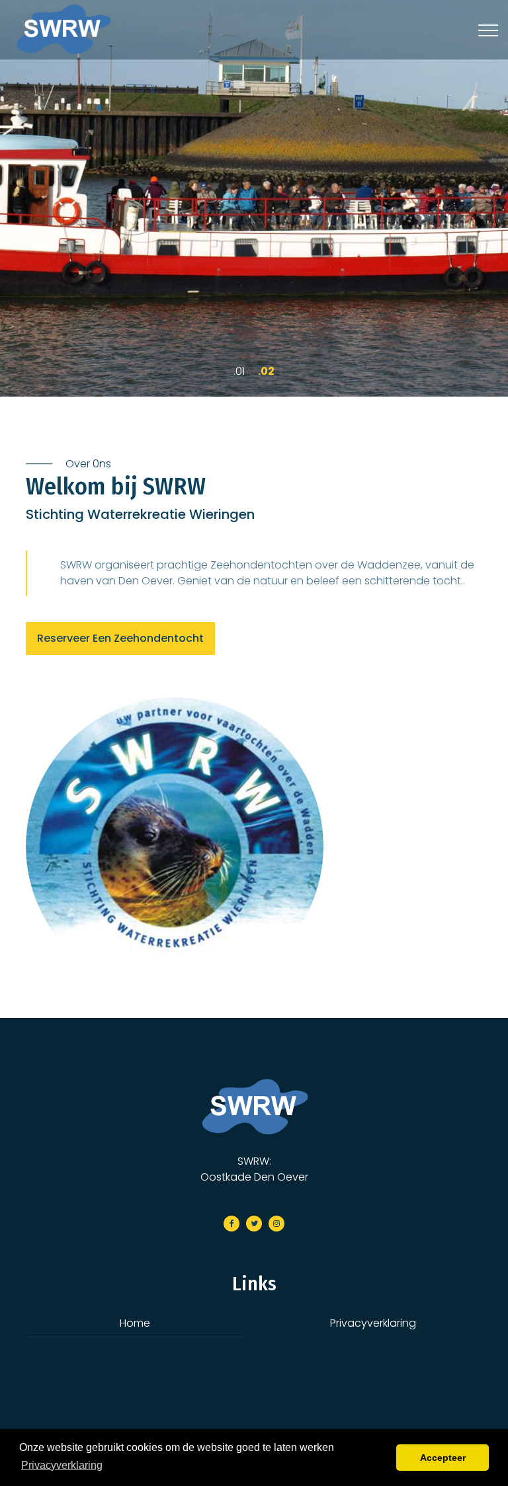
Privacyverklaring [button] (62, 1465)
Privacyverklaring (373, 1323)
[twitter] (254, 1224)
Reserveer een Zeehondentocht (120, 638)
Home (135, 1323)
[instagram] (276, 1224)
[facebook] (231, 1224)
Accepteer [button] (443, 1457)
